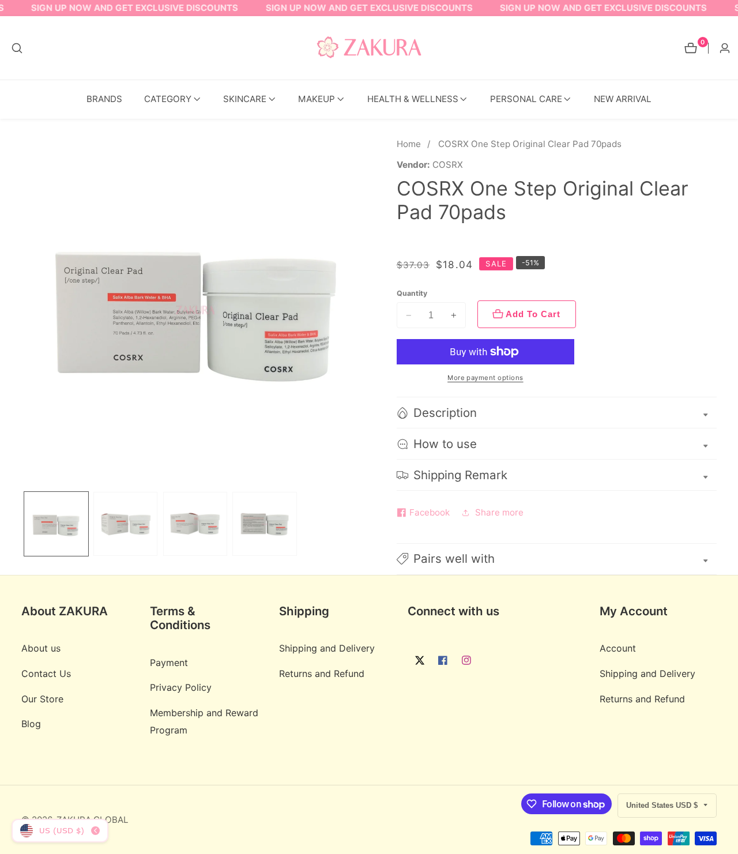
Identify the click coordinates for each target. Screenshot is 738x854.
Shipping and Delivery (327, 648)
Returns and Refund (321, 673)
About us (41, 648)
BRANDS (104, 98)
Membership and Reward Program (204, 721)
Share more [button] (499, 512)
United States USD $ (663, 805)
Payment (169, 662)
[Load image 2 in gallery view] (125, 524)
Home (409, 143)
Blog (31, 723)
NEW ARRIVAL (623, 98)
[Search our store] (17, 48)
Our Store (42, 698)
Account (618, 648)
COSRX (447, 164)
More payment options (485, 378)
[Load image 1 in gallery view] (56, 524)
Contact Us (46, 673)
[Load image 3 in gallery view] (195, 524)
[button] (167, 99)
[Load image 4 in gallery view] (264, 524)
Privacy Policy (181, 687)
